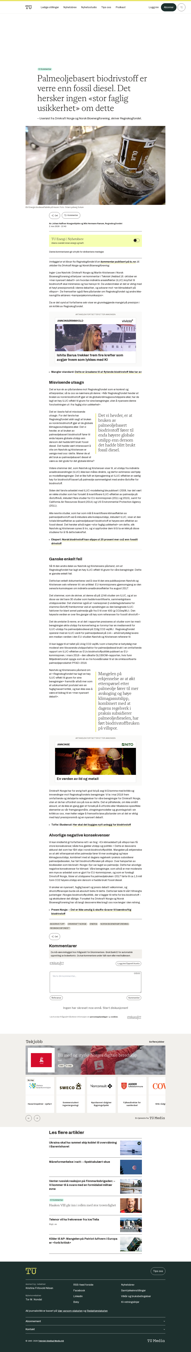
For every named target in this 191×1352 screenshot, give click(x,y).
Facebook (79, 1290)
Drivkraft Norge (77, 924)
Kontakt (30, 1329)
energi (93, 924)
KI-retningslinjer (130, 1302)
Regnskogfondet (60, 928)
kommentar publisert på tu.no (118, 261)
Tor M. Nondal (34, 1299)
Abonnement (33, 1321)
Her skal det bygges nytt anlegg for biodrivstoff (102, 824)
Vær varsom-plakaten (70, 1310)
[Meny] (181, 7)
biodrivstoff (57, 924)
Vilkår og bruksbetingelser (136, 1296)
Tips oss (158, 1271)
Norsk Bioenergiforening (114, 924)
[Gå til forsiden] (29, 7)
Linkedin (78, 1296)
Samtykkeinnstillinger (133, 1290)
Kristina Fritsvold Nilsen (39, 1288)
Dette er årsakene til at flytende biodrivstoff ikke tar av (108, 372)
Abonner (169, 7)
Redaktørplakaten (97, 1310)
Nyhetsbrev (127, 1284)
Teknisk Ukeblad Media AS (51, 1341)
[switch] (137, 240)
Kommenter (73, 215)
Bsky (76, 1302)
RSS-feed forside (83, 1284)
